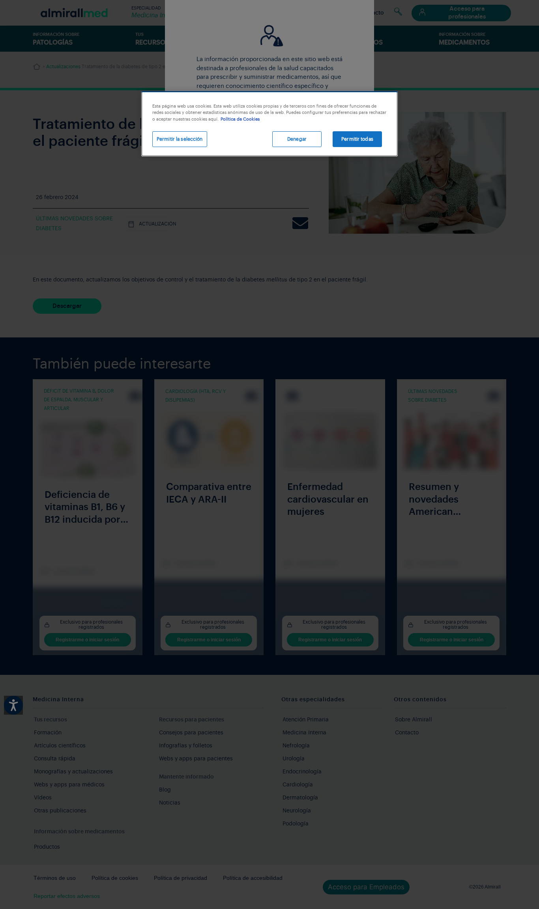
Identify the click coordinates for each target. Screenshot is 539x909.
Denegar (297, 139)
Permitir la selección (180, 139)
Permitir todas (357, 139)
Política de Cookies (240, 119)
